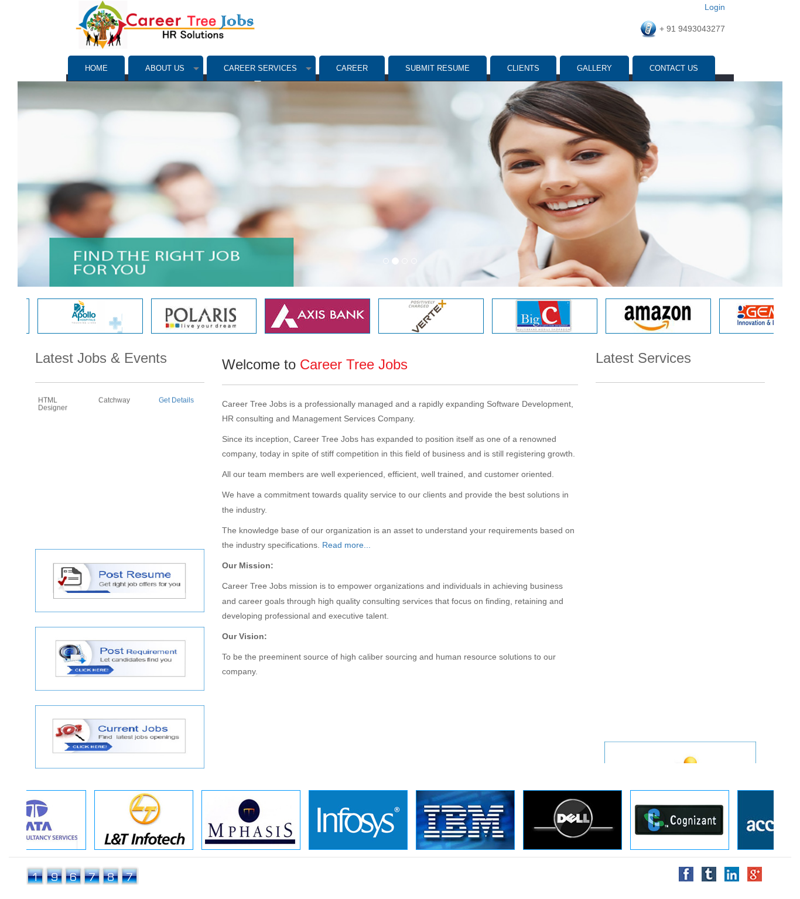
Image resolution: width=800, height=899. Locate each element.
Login (715, 7)
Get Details (176, 521)
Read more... (346, 545)
